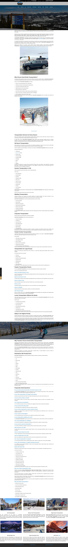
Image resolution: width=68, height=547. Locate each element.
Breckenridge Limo (11, 535)
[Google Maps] (1, 272)
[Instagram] (1, 270)
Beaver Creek (18, 152)
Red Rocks (56, 535)
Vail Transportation (11, 512)
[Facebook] (1, 268)
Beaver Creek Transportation (34, 512)
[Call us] (1, 274)
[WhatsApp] (1, 275)
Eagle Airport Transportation (57, 512)
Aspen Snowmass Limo (34, 535)
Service (19, 544)
